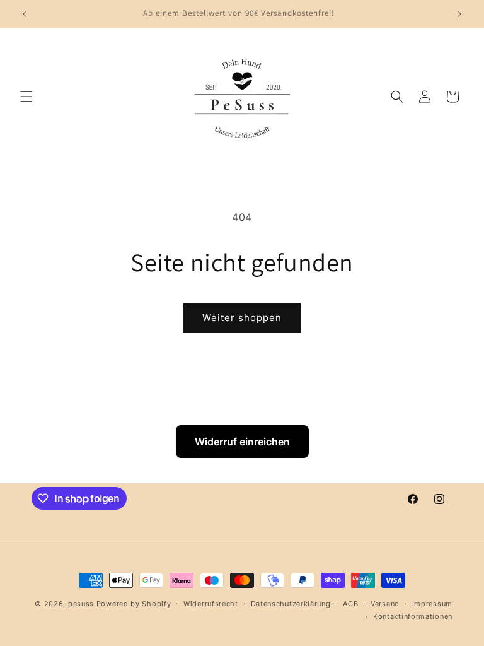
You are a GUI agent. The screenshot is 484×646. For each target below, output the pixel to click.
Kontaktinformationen (412, 616)
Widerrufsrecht (210, 603)
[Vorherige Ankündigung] (24, 14)
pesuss (82, 603)
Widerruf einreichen (242, 441)
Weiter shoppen (242, 318)
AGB (350, 603)
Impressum (432, 603)
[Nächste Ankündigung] (459, 14)
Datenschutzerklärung (291, 603)
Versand (385, 603)
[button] (26, 96)
